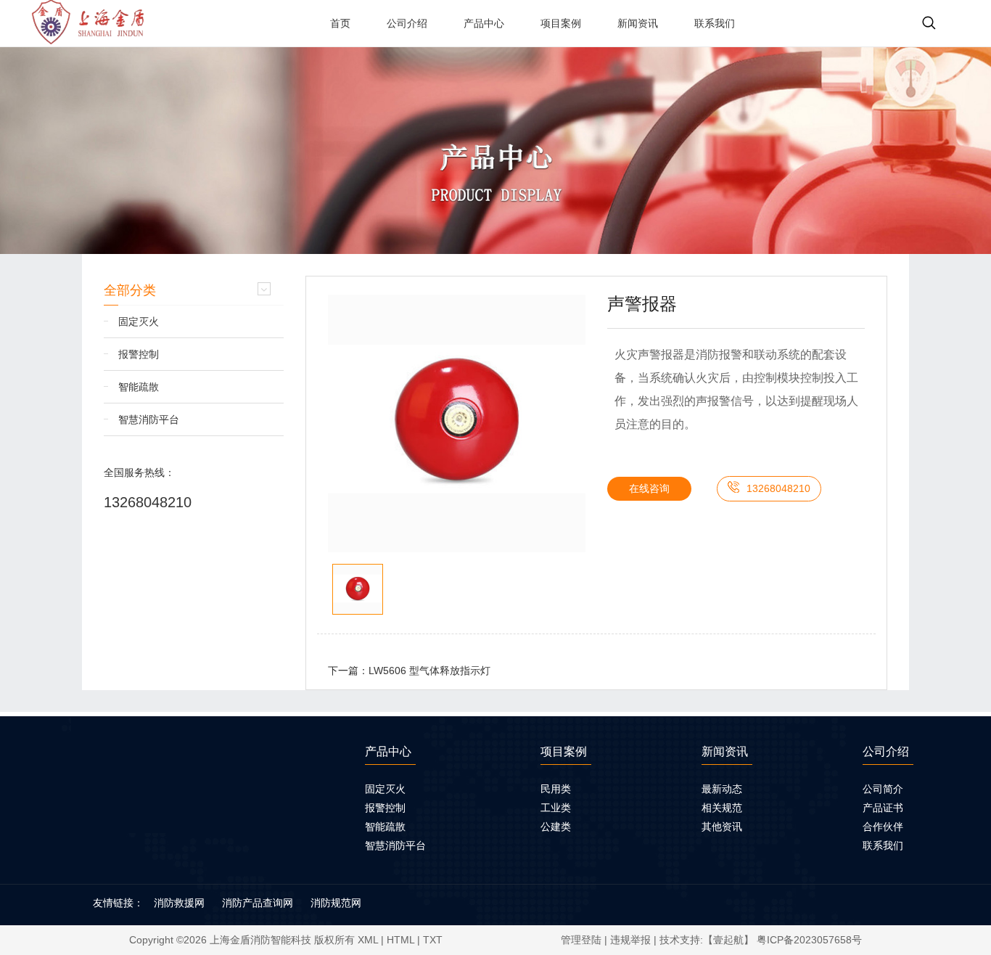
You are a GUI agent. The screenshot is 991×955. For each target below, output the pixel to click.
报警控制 (138, 354)
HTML (400, 940)
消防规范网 (336, 903)
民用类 (555, 789)
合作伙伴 (883, 826)
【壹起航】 (728, 940)
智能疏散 (138, 387)
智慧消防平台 (148, 419)
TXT (433, 940)
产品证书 (883, 807)
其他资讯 (722, 826)
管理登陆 (581, 940)
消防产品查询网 (257, 903)
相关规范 (722, 807)
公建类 (555, 826)
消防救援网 (179, 903)
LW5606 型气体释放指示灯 (429, 670)
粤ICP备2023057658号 (809, 940)
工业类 (555, 807)
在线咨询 (649, 488)
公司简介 (883, 789)
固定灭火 (138, 321)
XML (368, 940)
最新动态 (722, 789)
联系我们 (883, 845)
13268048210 (148, 502)
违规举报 (630, 940)
